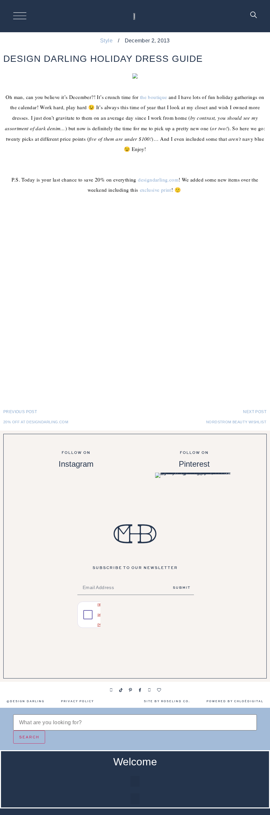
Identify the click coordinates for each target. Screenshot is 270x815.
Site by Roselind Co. (167, 701)
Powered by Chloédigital (234, 701)
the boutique (153, 97)
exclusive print (155, 189)
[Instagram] (111, 690)
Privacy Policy (77, 701)
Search (29, 736)
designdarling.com (158, 179)
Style (106, 40)
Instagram (76, 463)
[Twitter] (149, 690)
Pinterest (194, 463)
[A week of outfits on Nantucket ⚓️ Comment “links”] (76, 492)
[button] (135, 781)
